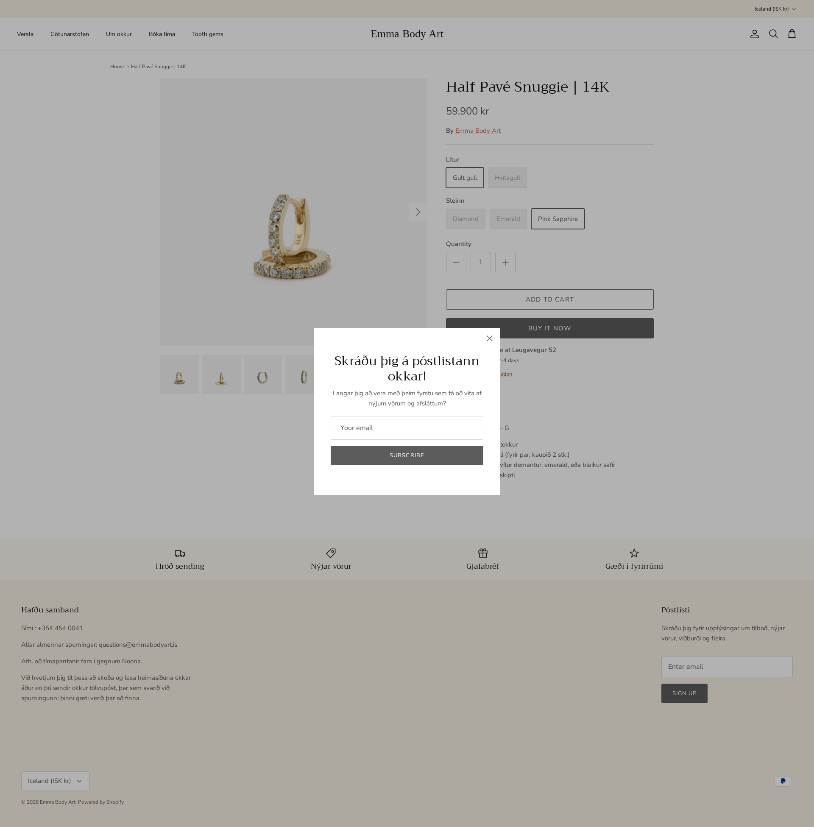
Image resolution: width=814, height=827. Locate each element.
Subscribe (407, 455)
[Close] (489, 338)
